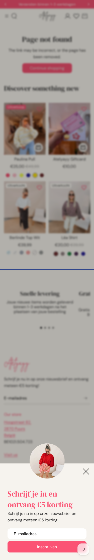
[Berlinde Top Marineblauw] (22, 253)
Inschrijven (47, 546)
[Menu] (7, 16)
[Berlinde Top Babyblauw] (9, 253)
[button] (41, 328)
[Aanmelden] (85, 398)
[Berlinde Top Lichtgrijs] (15, 253)
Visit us (11, 454)
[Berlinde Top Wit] (35, 253)
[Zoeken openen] (14, 16)
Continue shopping (47, 68)
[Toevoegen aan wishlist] (39, 109)
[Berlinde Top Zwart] (41, 253)
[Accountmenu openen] (67, 16)
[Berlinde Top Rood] (28, 253)
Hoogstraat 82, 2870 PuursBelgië (17, 429)
